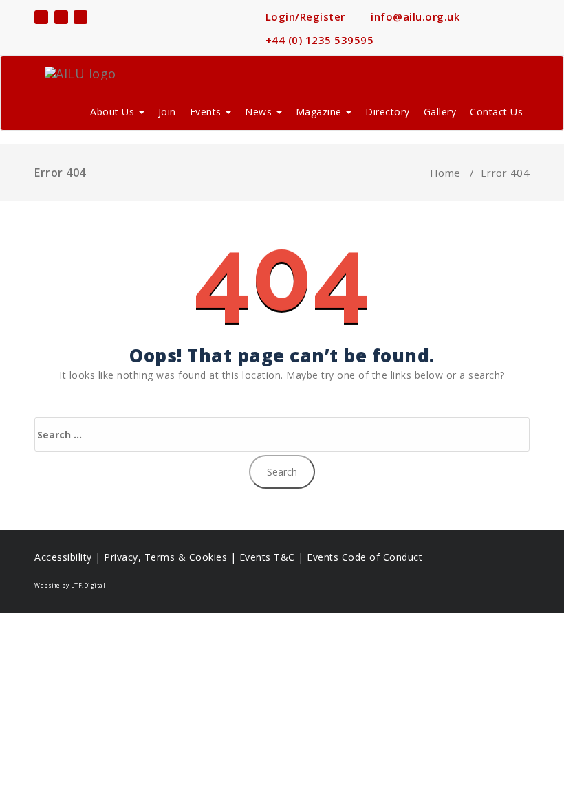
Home (445, 172)
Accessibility (63, 557)
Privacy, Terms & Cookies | (171, 557)
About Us (114, 111)
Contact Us (496, 111)
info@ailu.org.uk (413, 16)
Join (167, 111)
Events (207, 111)
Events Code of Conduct (364, 557)
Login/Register (303, 16)
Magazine (320, 111)
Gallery (440, 111)
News (260, 111)
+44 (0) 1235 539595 (317, 40)
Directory (387, 111)
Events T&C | (273, 557)
